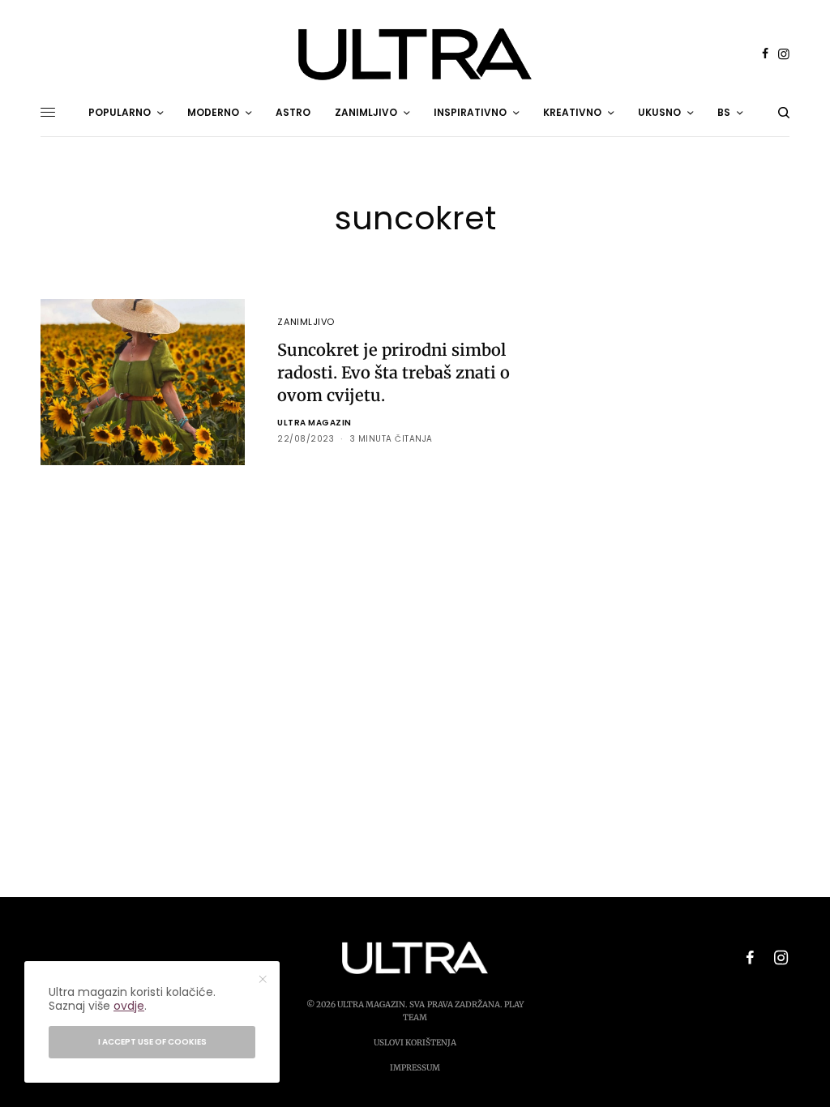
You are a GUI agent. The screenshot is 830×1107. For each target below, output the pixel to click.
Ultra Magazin (314, 423)
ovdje (128, 1006)
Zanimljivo (306, 321)
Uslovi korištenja (415, 1042)
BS (723, 112)
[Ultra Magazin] (415, 54)
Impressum (415, 1067)
